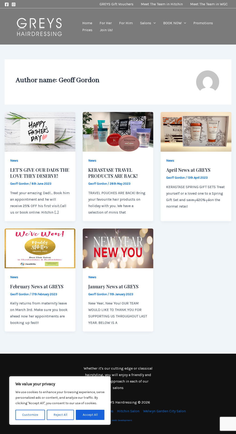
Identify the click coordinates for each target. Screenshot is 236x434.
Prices (87, 30)
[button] (153, 23)
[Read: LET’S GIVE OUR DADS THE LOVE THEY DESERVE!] (40, 131)
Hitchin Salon (128, 411)
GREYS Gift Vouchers (116, 4)
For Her (106, 23)
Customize (30, 415)
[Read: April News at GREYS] (196, 131)
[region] (60, 400)
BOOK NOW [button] (172, 23)
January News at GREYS (113, 286)
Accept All (90, 415)
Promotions (203, 23)
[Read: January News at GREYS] (118, 248)
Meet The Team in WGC (209, 4)
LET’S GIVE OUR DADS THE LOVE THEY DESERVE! (39, 173)
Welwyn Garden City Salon (164, 411)
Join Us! (106, 30)
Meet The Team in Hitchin (162, 4)
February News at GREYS (36, 286)
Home (87, 23)
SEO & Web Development (118, 420)
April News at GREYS (188, 170)
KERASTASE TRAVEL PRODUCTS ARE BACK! (113, 173)
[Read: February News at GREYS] (40, 248)
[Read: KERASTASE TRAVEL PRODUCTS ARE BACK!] (118, 131)
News (14, 161)
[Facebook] (7, 4)
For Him (126, 23)
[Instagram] (14, 4)
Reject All (60, 415)
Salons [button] (145, 23)
